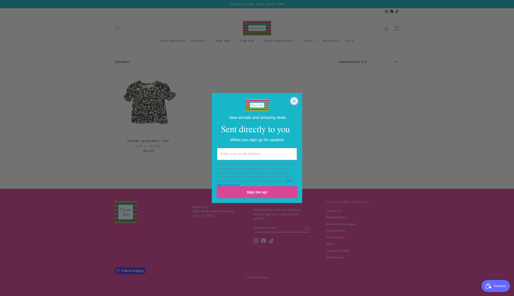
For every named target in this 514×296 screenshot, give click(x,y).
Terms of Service (231, 185)
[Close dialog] (294, 101)
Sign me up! (257, 192)
